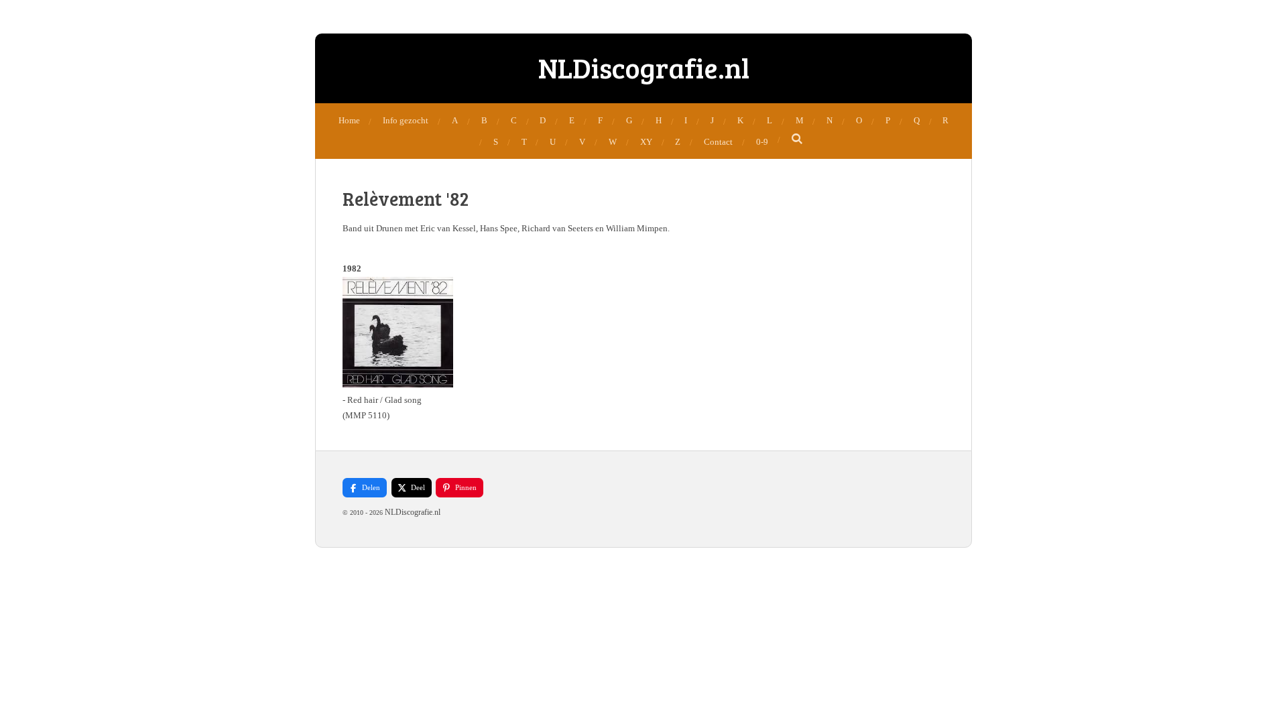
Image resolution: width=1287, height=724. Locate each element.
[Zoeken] (797, 139)
